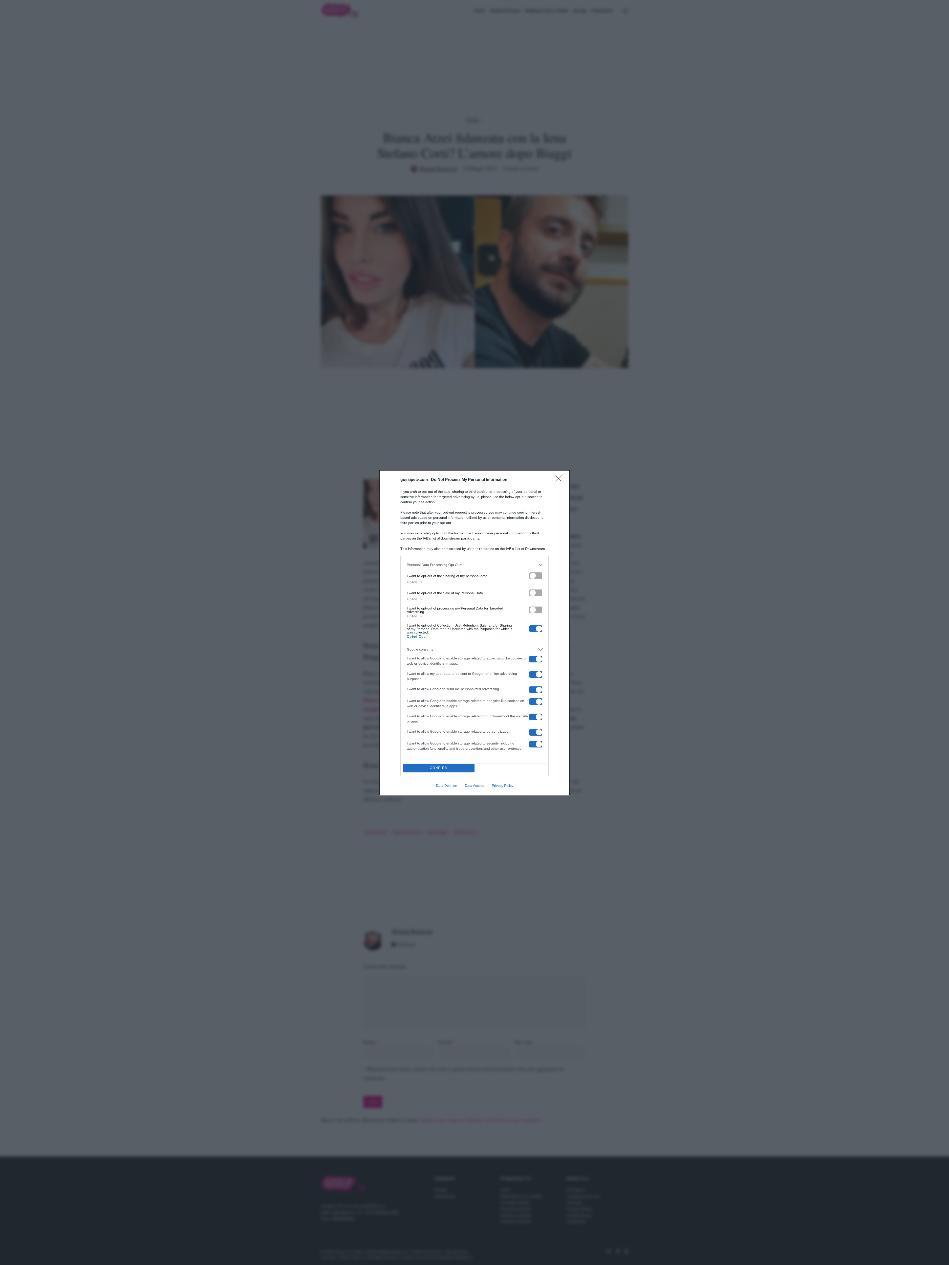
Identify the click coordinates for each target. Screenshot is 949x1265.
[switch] (535, 575)
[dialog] (474, 632)
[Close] (560, 480)
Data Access (474, 786)
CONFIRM (439, 768)
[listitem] (474, 564)
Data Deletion (446, 786)
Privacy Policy (502, 786)
